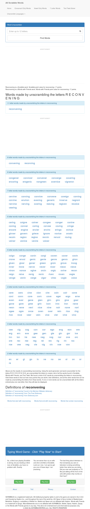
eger (58, 296)
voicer (46, 240)
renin (41, 274)
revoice (75, 203)
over (50, 311)
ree (26, 340)
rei (42, 340)
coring (35, 225)
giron (75, 259)
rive (11, 314)
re (10, 363)
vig (43, 344)
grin (40, 303)
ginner (12, 233)
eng (61, 329)
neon (11, 307)
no (52, 359)
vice (47, 314)
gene (30, 300)
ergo (68, 296)
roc (73, 340)
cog (27, 329)
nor (59, 337)
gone (11, 303)
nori (77, 307)
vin (51, 344)
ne (44, 359)
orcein (69, 233)
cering (12, 222)
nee (34, 337)
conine (70, 222)
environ (25, 200)
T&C (31, 489)
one (68, 337)
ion (18, 337)
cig (19, 329)
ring (76, 311)
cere (11, 292)
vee (19, 344)
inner (11, 266)
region (23, 237)
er (17, 359)
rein (59, 311)
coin (56, 292)
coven (54, 255)
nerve (32, 266)
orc (76, 337)
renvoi (57, 237)
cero (20, 292)
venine (23, 240)
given (12, 263)
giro (58, 300)
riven (51, 274)
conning (25, 196)
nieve (73, 266)
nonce (22, 270)
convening (14, 163)
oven (40, 311)
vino (74, 314)
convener (42, 177)
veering (13, 207)
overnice (55, 181)
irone (21, 266)
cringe (70, 225)
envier (36, 229)
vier (56, 314)
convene (51, 196)
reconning (29, 163)
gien (40, 300)
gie (52, 333)
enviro (47, 229)
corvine (13, 200)
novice (58, 233)
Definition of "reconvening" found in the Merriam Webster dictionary (28, 391)
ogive (33, 270)
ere (78, 329)
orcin (43, 270)
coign (12, 255)
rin (65, 340)
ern (18, 333)
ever (21, 300)
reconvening (15, 108)
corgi (43, 255)
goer (76, 300)
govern (23, 233)
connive (38, 196)
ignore (46, 233)
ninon (12, 270)
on (73, 359)
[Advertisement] (45, 67)
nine (49, 307)
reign (11, 274)
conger (59, 222)
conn (20, 296)
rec (18, 340)
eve (27, 333)
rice (68, 311)
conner (24, 225)
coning (12, 225)
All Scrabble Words (14, 2)
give (67, 300)
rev (50, 340)
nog (51, 337)
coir (65, 292)
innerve (63, 200)
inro (57, 303)
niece (63, 266)
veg (27, 344)
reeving (50, 203)
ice (76, 333)
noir (58, 307)
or (80, 359)
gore (21, 303)
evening (38, 200)
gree (30, 303)
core (30, 296)
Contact (73, 489)
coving (59, 225)
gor (68, 333)
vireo (53, 277)
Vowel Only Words (40, 8)
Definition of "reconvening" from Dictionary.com (21, 395)
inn (10, 337)
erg (10, 333)
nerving (25, 203)
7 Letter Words (55, 8)
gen (44, 333)
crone (12, 259)
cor (44, 329)
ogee (11, 311)
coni (11, 296)
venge (12, 277)
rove (19, 314)
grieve (35, 233)
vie (35, 344)
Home (9, 8)
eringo (58, 229)
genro (65, 259)
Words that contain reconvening (72, 401)
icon (48, 303)
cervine (13, 196)
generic (51, 200)
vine (65, 314)
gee (36, 333)
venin (23, 277)
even (11, 300)
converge (56, 177)
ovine (63, 270)
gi (24, 359)
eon (70, 329)
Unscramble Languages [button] (15, 14)
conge (22, 255)
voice (74, 277)
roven (61, 274)
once (30, 311)
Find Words (45, 37)
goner (32, 263)
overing (38, 203)
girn (49, 300)
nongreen (41, 181)
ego (52, 329)
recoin (12, 237)
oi (66, 359)
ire (26, 337)
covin (75, 255)
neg (43, 337)
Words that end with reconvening (45, 401)
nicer (52, 266)
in (38, 359)
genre (54, 259)
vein (38, 314)
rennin (45, 237)
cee (11, 329)
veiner (12, 240)
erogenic (27, 181)
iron (66, 303)
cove (48, 296)
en (10, 359)
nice (40, 307)
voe (59, 344)
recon (74, 270)
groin (53, 263)
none (67, 307)
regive (34, 237)
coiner (35, 222)
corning (77, 196)
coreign (65, 196)
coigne (23, 222)
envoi (22, 259)
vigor (43, 277)
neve (21, 307)
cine (29, 292)
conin (33, 255)
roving (68, 237)
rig (58, 340)
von (68, 344)
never (42, 266)
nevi (31, 307)
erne (77, 296)
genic (33, 259)
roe (10, 344)
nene (75, 303)
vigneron (69, 181)
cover (65, 255)
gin (60, 333)
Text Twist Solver (69, 8)
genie (43, 259)
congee (47, 222)
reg (34, 340)
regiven (63, 203)
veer (29, 314)
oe (59, 359)
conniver (27, 177)
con (36, 329)
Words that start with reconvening (19, 401)
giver (21, 263)
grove (64, 263)
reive (21, 274)
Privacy (50, 489)
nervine (13, 203)
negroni (76, 200)
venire (35, 240)
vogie (64, 277)
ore (10, 340)
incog (74, 263)
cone (74, 292)
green (43, 263)
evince (69, 229)
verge (33, 277)
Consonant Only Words (23, 8)
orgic (53, 270)
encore (12, 229)
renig (31, 274)
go (31, 359)
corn (39, 296)
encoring (13, 181)
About (15, 489)
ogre (21, 311)
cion (39, 292)
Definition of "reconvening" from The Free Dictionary (23, 393)
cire (48, 292)
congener (14, 177)
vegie (72, 274)
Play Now (18, 482)
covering (70, 177)
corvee (47, 225)
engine (24, 229)
